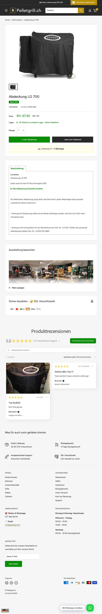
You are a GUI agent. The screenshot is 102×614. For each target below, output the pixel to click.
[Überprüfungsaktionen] (46, 397)
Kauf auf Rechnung (63, 496)
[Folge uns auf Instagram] (11, 583)
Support (58, 500)
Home (7, 20)
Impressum (60, 485)
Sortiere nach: (70, 357)
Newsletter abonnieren (85, 2)
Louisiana (13, 107)
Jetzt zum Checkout (72, 139)
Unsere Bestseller (12, 485)
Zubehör (8, 496)
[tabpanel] (51, 203)
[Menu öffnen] (6, 10)
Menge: (12, 130)
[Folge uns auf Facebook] (6, 583)
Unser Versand (61, 493)
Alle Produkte (17, 20)
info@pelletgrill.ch (12, 525)
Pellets (7, 493)
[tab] (17, 168)
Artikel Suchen (11, 477)
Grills (7, 489)
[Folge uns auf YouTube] (16, 583)
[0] (95, 10)
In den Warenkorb (29, 139)
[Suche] (81, 10)
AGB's (57, 481)
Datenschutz (60, 477)
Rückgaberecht (61, 489)
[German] (5, 611)
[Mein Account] (90, 10)
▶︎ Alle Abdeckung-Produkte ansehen (27, 189)
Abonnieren (13, 564)
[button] (59, 340)
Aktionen (9, 481)
